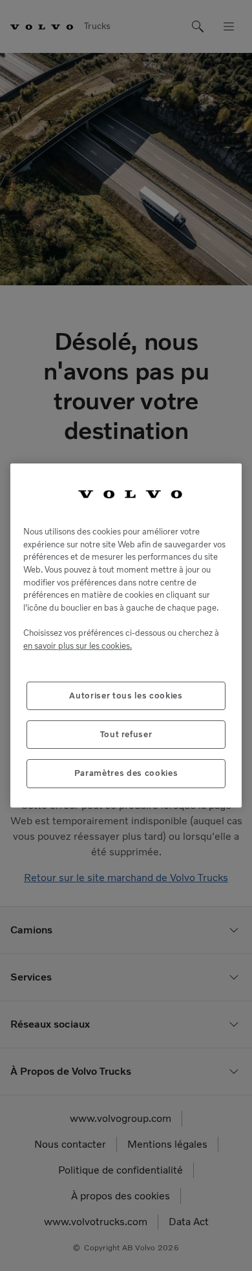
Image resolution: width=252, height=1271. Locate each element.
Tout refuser (126, 734)
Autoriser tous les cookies (125, 695)
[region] (126, 635)
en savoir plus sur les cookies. (77, 646)
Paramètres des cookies (126, 773)
